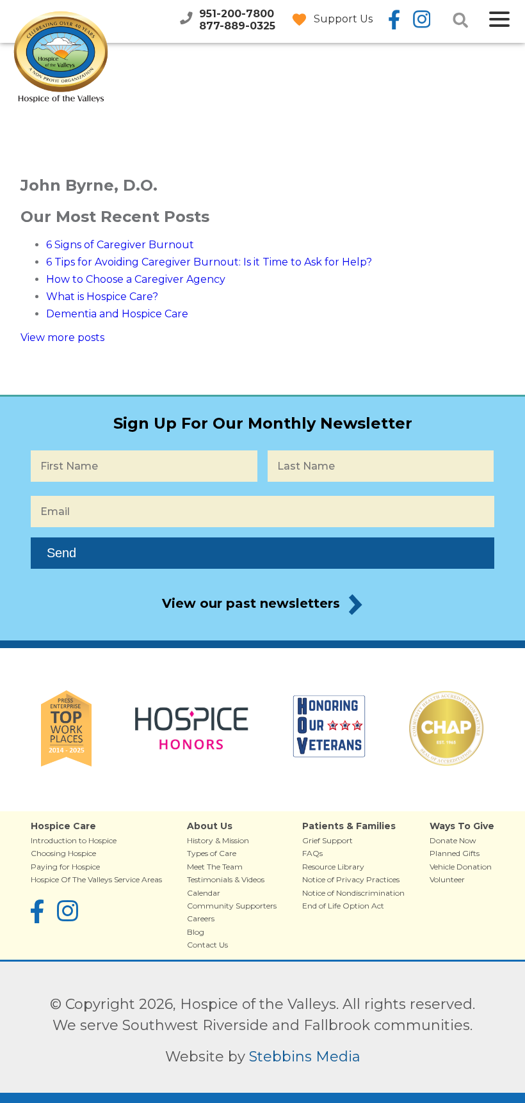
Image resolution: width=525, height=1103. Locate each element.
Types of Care (211, 853)
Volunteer (447, 879)
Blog (195, 932)
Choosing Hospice (63, 853)
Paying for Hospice (65, 866)
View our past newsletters (251, 603)
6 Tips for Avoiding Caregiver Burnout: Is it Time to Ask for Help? (209, 262)
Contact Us (207, 944)
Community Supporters (232, 905)
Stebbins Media (304, 1056)
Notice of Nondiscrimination (353, 893)
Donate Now (453, 840)
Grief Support (327, 840)
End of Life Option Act (343, 905)
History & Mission (218, 840)
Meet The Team (215, 866)
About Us (209, 826)
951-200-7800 (236, 14)
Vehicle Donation (461, 866)
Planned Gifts (455, 853)
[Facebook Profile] (394, 20)
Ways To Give (462, 826)
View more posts (62, 337)
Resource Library (333, 866)
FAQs (312, 853)
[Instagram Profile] (420, 20)
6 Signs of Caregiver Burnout (120, 245)
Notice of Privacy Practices (351, 879)
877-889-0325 (237, 26)
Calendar (203, 893)
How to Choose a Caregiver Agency (135, 279)
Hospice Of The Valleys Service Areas (96, 879)
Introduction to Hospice (74, 840)
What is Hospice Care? (102, 296)
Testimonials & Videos (225, 879)
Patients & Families (349, 826)
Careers (200, 918)
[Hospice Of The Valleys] (61, 94)
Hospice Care (63, 826)
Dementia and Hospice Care (117, 314)
